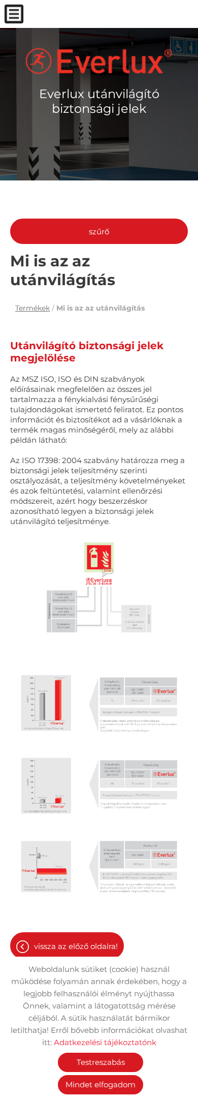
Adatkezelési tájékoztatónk (105, 1042)
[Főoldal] (99, 61)
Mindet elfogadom (100, 1084)
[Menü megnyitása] (14, 14)
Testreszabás (101, 1062)
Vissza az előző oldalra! (76, 946)
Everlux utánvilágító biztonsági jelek (99, 101)
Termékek (32, 308)
